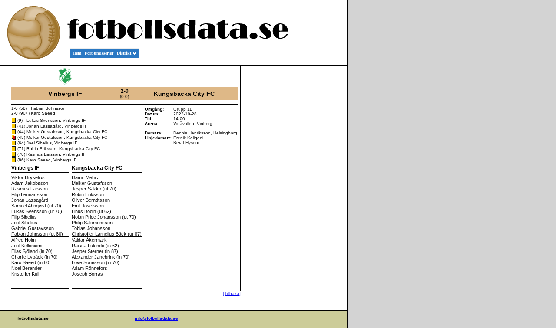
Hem (77, 53)
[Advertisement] (308, 198)
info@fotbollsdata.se (156, 318)
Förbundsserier (99, 53)
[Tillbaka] (232, 293)
